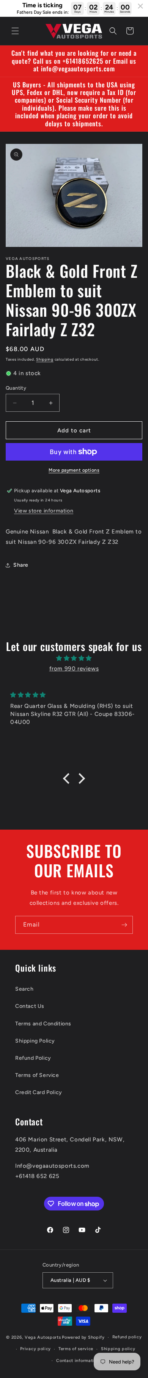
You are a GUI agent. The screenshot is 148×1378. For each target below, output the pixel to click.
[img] (74, 658)
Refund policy (127, 1336)
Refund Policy (33, 1058)
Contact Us (29, 1006)
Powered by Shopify (83, 1337)
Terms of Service (37, 1075)
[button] (15, 31)
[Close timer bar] (140, 6)
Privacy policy (35, 1348)
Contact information (77, 1360)
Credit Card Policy (38, 1092)
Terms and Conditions (43, 1023)
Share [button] (20, 565)
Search (24, 989)
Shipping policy (118, 1348)
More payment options (74, 470)
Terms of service (75, 1348)
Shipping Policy (35, 1041)
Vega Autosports (43, 1337)
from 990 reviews (74, 668)
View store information (43, 511)
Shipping (45, 359)
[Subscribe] (124, 925)
